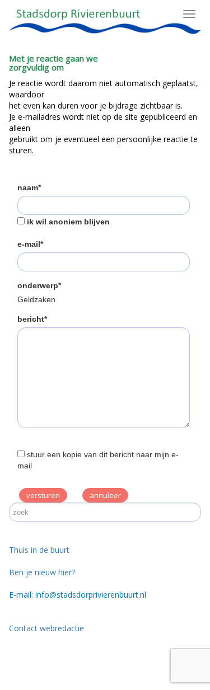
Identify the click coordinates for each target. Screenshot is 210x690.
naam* (29, 187)
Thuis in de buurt (39, 550)
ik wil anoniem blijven (68, 221)
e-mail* (30, 244)
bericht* (32, 319)
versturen (43, 495)
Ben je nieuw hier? (42, 572)
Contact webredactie (46, 628)
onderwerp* (39, 285)
